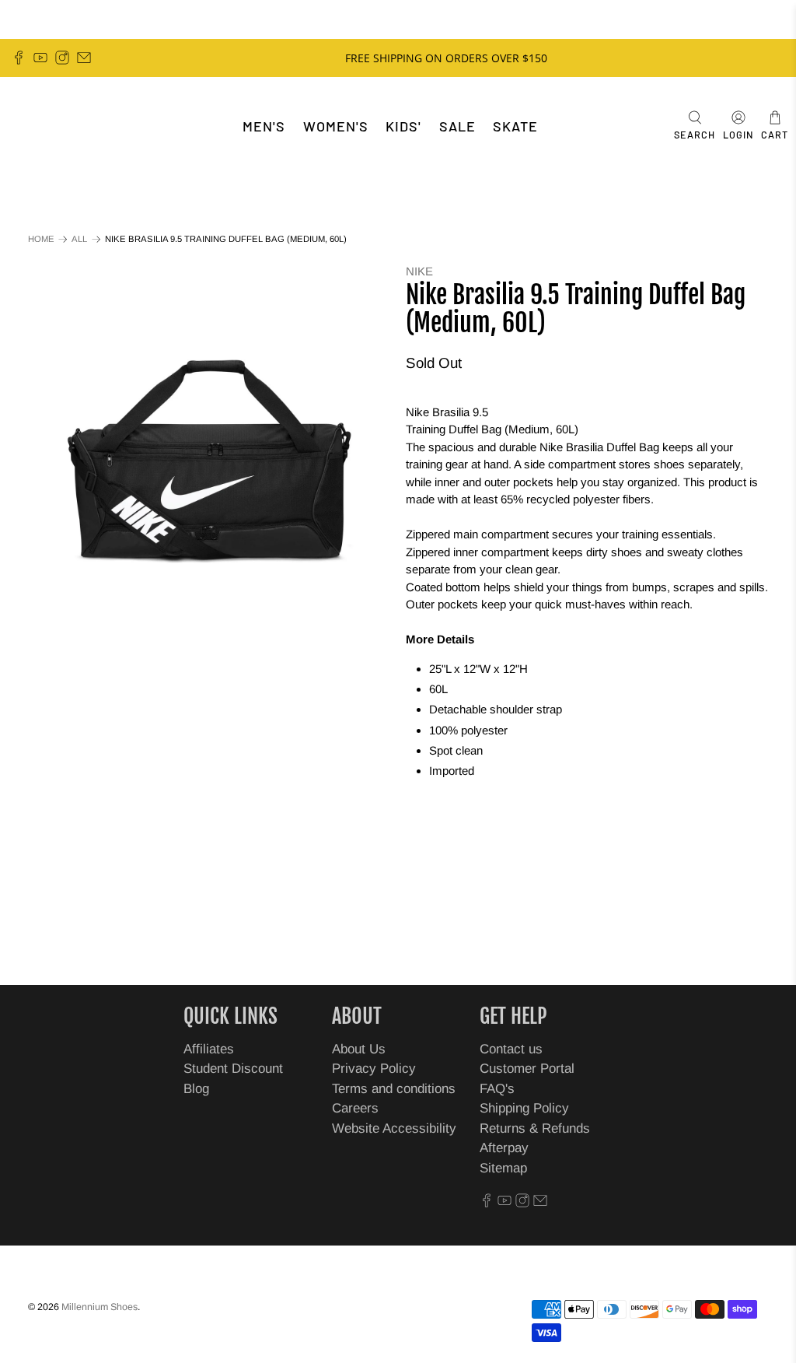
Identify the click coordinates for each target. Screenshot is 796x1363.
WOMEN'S (335, 126)
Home (41, 239)
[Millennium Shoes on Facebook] (19, 58)
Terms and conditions (394, 1088)
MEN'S (264, 126)
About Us (359, 1049)
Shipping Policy (524, 1108)
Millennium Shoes (99, 1307)
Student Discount (233, 1068)
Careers (355, 1108)
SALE (457, 126)
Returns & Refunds (535, 1128)
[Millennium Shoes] (59, 126)
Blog (196, 1088)
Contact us (511, 1049)
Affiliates (208, 1049)
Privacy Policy (374, 1068)
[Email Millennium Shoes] (84, 58)
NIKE (419, 271)
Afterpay (504, 1148)
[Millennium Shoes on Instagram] (62, 58)
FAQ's (497, 1088)
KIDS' (403, 126)
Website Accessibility (394, 1128)
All (79, 239)
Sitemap (503, 1168)
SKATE (515, 126)
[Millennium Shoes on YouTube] (40, 58)
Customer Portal (527, 1068)
